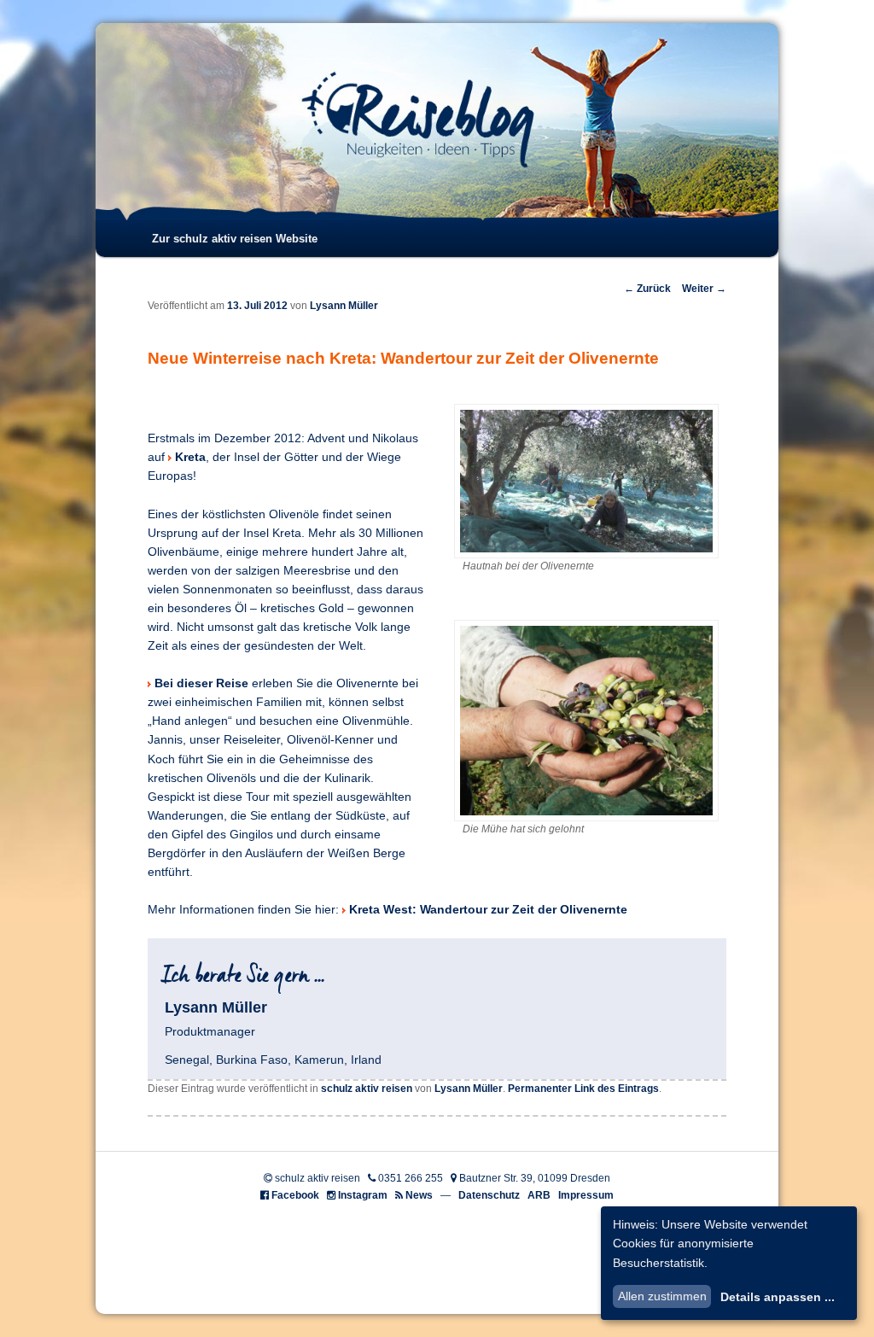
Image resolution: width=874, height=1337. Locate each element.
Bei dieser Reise (201, 683)
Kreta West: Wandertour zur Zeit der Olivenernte (488, 909)
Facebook (295, 1195)
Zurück (647, 289)
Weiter (704, 289)
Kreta (190, 457)
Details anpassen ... (777, 1297)
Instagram (362, 1195)
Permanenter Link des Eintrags (583, 1089)
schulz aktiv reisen (366, 1089)
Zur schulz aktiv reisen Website (235, 238)
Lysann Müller (344, 306)
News (419, 1195)
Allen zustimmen (662, 1296)
